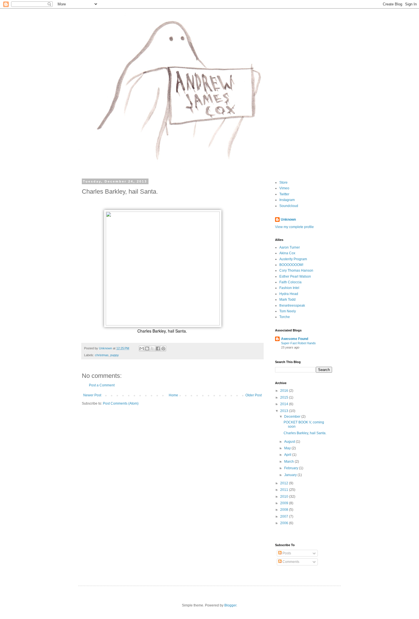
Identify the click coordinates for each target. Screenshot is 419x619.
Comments (290, 562)
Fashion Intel (289, 288)
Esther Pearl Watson (295, 276)
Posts (286, 553)
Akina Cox (287, 253)
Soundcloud (288, 206)
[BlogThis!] (147, 348)
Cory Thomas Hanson (296, 270)
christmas (102, 355)
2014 (284, 404)
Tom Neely (287, 311)
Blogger (230, 605)
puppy (114, 355)
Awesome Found (294, 339)
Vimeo (284, 188)
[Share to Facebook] (158, 348)
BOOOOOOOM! (291, 265)
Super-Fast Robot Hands (298, 343)
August (290, 442)
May (288, 448)
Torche (284, 317)
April (288, 455)
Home (173, 395)
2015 (284, 397)
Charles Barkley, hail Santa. (305, 433)
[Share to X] (152, 348)
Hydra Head (288, 294)
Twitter (284, 194)
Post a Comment (102, 385)
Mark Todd (287, 300)
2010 (284, 497)
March (289, 462)
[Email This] (142, 348)
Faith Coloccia (290, 282)
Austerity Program (293, 259)
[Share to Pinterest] (163, 348)
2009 (284, 503)
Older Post (253, 395)
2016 (284, 391)
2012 (284, 483)
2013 (284, 411)
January (291, 475)
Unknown (288, 220)
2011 (284, 490)
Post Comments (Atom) (121, 403)
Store (283, 183)
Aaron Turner (289, 247)
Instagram (287, 200)
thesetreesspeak (292, 306)
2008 (284, 510)
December (292, 417)
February (291, 468)
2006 (284, 523)
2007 (284, 516)
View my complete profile (294, 227)
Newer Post (92, 395)
